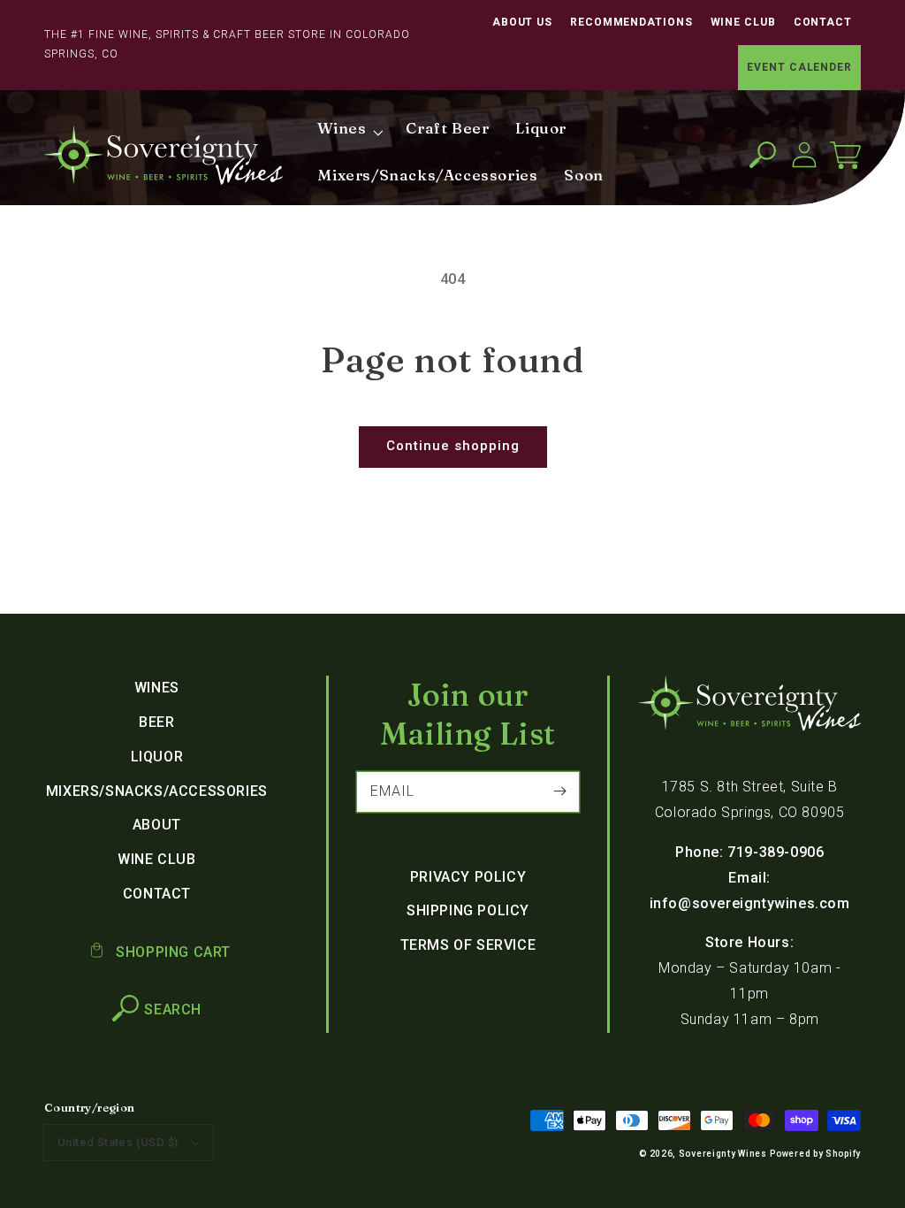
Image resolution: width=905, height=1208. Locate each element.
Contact (823, 22)
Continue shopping (453, 446)
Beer (156, 722)
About (157, 824)
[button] (762, 155)
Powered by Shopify (815, 1153)
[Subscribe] (559, 791)
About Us (522, 22)
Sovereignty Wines (723, 1153)
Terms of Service (468, 945)
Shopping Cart (171, 952)
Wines (156, 687)
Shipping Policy (468, 910)
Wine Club (743, 22)
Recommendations (631, 22)
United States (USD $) (117, 1142)
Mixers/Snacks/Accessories (157, 791)
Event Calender (799, 67)
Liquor (157, 756)
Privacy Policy (468, 876)
